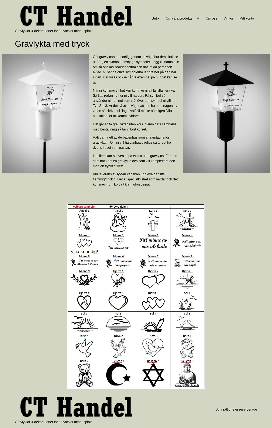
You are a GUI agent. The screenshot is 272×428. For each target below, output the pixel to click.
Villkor (228, 18)
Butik (155, 18)
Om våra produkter (180, 18)
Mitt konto (246, 18)
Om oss (211, 18)
